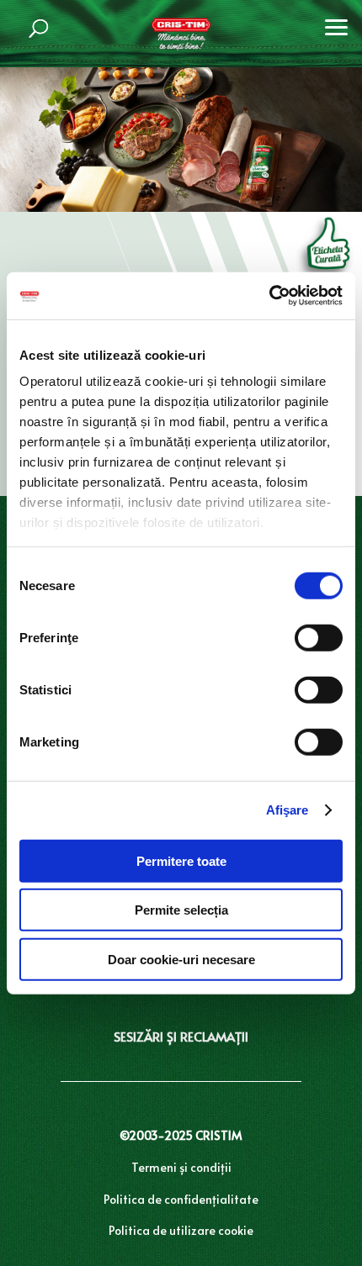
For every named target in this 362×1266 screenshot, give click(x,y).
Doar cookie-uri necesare (181, 959)
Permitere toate (181, 860)
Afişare (287, 810)
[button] (336, 25)
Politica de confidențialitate (181, 1199)
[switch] (319, 637)
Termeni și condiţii (181, 1167)
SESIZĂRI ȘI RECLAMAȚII (181, 1036)
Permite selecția (181, 910)
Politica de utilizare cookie (181, 1230)
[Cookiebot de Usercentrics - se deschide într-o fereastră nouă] (269, 296)
